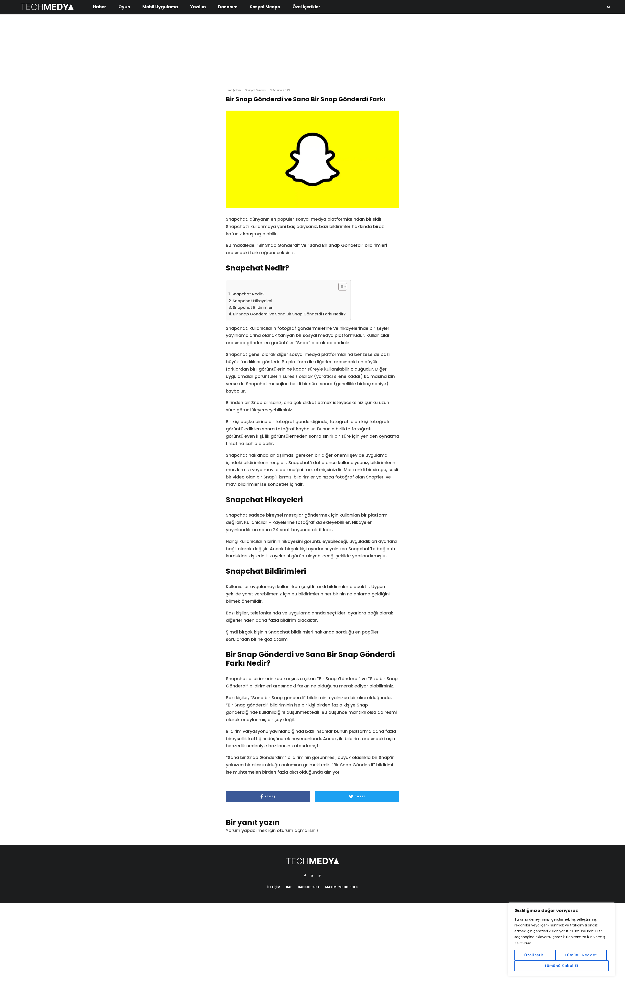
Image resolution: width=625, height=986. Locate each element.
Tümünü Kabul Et (561, 965)
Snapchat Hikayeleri (252, 301)
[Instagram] (319, 875)
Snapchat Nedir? (247, 294)
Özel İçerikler (306, 7)
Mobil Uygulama (160, 7)
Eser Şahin (233, 90)
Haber (99, 7)
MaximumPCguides (341, 887)
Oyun (124, 7)
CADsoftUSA (309, 887)
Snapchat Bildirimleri (253, 307)
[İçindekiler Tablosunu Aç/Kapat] (340, 286)
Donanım (228, 7)
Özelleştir (534, 955)
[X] (312, 875)
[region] (561, 939)
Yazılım (198, 7)
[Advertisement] (312, 49)
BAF (289, 887)
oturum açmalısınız (298, 830)
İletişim (273, 887)
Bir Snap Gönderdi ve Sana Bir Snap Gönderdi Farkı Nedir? (289, 314)
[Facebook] (305, 875)
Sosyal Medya (265, 7)
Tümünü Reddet (581, 955)
